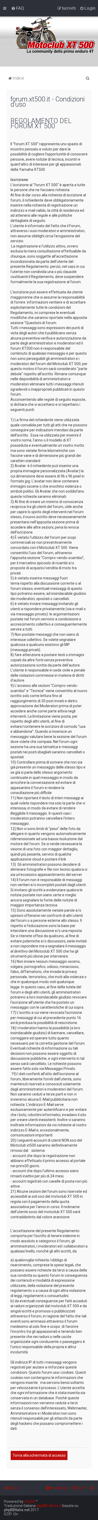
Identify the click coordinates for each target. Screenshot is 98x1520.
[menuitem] (17, 8)
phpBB (29, 1501)
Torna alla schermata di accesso (39, 1455)
